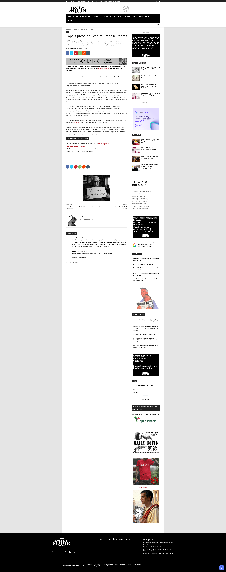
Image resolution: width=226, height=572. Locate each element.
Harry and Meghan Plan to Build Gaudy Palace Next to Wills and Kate (150, 140)
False (136, 392)
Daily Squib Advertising (145, 487)
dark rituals (76, 122)
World (71, 29)
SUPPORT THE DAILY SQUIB (76, 146)
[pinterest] (90, 222)
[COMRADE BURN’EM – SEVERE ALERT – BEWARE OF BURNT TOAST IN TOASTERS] (136, 168)
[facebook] (80, 222)
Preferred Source (103, 68)
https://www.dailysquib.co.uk (86, 219)
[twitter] (96, 222)
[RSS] (70, 552)
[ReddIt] (84, 53)
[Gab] (152, 1)
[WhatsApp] (80, 53)
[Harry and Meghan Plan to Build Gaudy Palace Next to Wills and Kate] (136, 142)
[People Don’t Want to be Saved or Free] (136, 78)
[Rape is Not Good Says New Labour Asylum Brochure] (136, 150)
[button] (158, 25)
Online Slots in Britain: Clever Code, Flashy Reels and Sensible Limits (146, 279)
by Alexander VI (74, 48)
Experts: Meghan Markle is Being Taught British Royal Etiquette (146, 259)
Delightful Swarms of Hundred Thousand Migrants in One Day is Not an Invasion (145, 340)
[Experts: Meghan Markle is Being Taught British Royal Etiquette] (136, 70)
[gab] (83, 222)
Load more (145, 102)
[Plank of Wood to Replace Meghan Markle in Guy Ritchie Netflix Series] (136, 87)
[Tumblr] (88, 53)
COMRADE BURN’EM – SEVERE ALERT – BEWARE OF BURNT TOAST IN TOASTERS (149, 166)
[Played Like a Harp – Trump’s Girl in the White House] (136, 159)
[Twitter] (159, 1)
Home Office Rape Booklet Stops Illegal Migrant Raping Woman (146, 274)
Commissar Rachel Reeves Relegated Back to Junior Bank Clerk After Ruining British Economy (145, 321)
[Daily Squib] (67, 48)
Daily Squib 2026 (74, 565)
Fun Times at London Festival (147, 334)
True (136, 390)
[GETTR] (154, 1)
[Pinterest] (157, 1)
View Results (145, 399)
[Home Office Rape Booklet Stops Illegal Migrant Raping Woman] (136, 96)
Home (67, 29)
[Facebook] (149, 1)
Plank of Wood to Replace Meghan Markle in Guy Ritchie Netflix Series (149, 86)
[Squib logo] (80, 9)
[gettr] (86, 222)
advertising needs (103, 144)
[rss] (93, 222)
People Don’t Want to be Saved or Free (143, 264)
